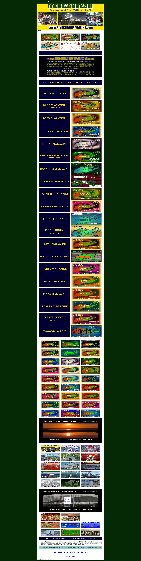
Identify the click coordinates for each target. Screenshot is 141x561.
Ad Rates (48, 2)
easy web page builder (50, 559)
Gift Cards (101, 2)
